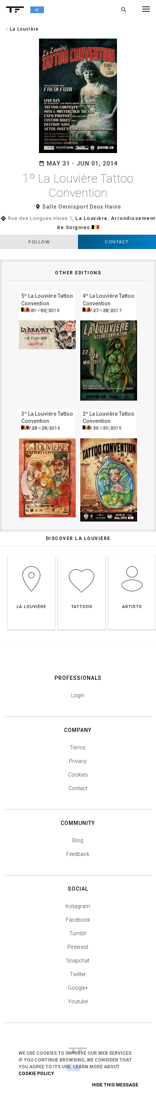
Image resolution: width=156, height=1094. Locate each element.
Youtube (78, 1001)
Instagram (78, 906)
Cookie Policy (36, 1073)
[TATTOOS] (81, 555)
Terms (78, 747)
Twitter (78, 974)
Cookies (78, 775)
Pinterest (77, 947)
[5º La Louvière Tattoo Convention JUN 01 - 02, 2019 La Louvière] (47, 289)
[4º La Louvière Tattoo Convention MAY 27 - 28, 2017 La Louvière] (108, 289)
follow (39, 242)
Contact (117, 242)
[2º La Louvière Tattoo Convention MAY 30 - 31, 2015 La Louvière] (108, 407)
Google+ (78, 988)
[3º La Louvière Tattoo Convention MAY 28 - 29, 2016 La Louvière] (47, 407)
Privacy (78, 761)
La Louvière (91, 218)
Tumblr (77, 933)
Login (77, 695)
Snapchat (77, 961)
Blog (77, 840)
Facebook (78, 920)
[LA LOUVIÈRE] (31, 555)
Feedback (77, 854)
